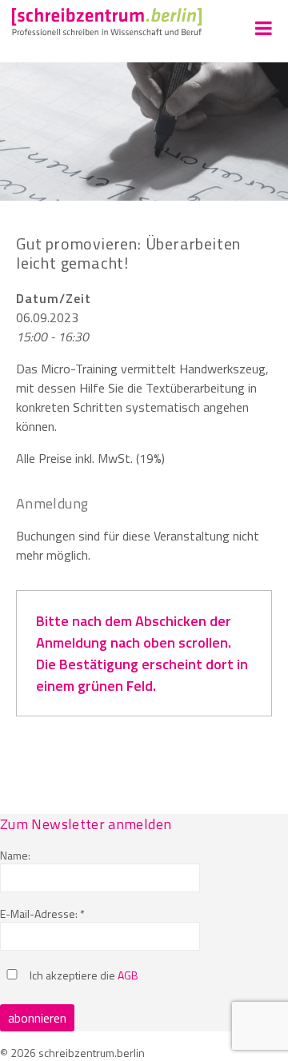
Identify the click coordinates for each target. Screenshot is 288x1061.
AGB (128, 975)
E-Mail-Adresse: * (42, 913)
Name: (15, 855)
